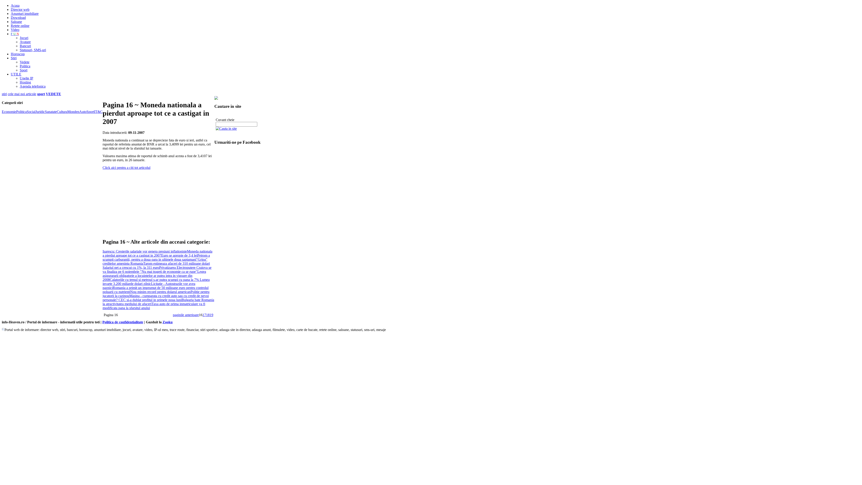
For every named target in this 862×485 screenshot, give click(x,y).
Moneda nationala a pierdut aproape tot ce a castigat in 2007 (157, 253)
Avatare (25, 42)
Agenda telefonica (33, 86)
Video (15, 30)
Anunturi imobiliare (25, 13)
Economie (9, 112)
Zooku (168, 322)
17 (204, 315)
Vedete (24, 62)
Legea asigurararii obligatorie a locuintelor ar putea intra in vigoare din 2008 (154, 276)
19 (211, 315)
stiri (4, 94)
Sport (23, 70)
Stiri (14, 58)
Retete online (20, 26)
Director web (20, 9)
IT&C (98, 112)
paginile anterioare (186, 315)
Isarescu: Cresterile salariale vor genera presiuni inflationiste (145, 251)
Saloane (16, 22)
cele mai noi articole (22, 94)
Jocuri (24, 38)
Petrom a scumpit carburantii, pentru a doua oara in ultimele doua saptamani (156, 257)
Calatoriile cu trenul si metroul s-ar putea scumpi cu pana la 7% (155, 280)
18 (208, 315)
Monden (73, 112)
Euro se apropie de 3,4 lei (179, 255)
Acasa (15, 5)
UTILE (16, 74)
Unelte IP (26, 78)
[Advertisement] (155, 202)
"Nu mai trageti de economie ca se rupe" (168, 271)
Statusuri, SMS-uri (33, 50)
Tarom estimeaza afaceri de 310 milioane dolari (176, 263)
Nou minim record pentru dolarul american (160, 292)
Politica (25, 66)
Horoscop (18, 54)
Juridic (40, 112)
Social (31, 112)
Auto (82, 112)
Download (18, 18)
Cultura (62, 112)
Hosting (25, 82)
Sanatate (51, 112)
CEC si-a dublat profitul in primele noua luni (150, 300)
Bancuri (25, 46)
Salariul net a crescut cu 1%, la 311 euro (131, 267)
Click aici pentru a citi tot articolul (126, 168)
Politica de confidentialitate (122, 322)
